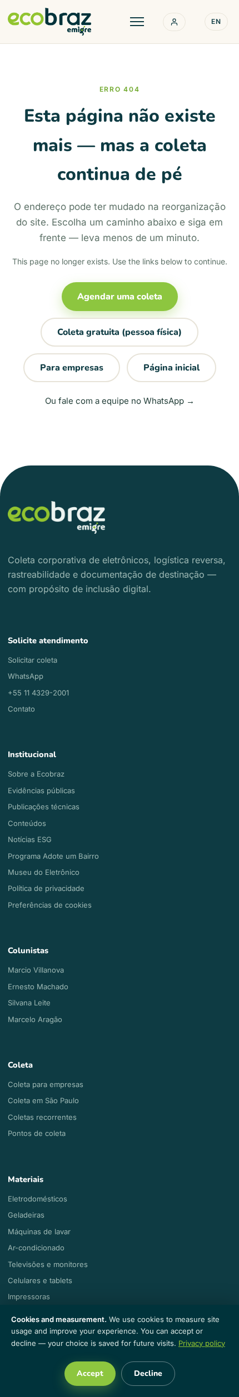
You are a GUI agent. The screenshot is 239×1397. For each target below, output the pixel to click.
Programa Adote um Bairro (53, 856)
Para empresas (71, 368)
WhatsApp (25, 676)
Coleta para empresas (45, 1084)
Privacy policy (201, 1343)
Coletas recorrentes (42, 1117)
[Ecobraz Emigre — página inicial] (49, 22)
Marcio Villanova (36, 969)
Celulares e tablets (40, 1280)
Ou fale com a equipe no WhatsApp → (120, 400)
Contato (21, 708)
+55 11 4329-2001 (38, 692)
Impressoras (29, 1296)
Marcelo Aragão (35, 1019)
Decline (148, 1373)
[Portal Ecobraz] (174, 22)
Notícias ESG (30, 839)
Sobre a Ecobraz (36, 773)
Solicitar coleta (32, 659)
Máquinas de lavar (39, 1231)
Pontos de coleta (37, 1133)
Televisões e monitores (48, 1264)
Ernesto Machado (38, 986)
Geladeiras (26, 1214)
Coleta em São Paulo (43, 1100)
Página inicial (171, 368)
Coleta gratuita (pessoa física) (119, 332)
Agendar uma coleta (119, 297)
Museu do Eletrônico (43, 872)
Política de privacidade (46, 888)
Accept (90, 1373)
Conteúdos (27, 823)
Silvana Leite (29, 1002)
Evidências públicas (41, 790)
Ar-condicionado (36, 1247)
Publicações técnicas (43, 806)
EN (216, 21)
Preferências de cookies (50, 904)
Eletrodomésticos (37, 1198)
